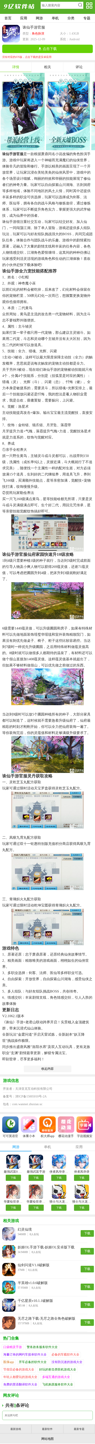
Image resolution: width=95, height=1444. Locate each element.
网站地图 (47, 1438)
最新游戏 (15, 1429)
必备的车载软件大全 (65, 1354)
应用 (23, 18)
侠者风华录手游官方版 (58, 1171)
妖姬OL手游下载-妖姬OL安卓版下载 (46, 1247)
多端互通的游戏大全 (56, 1377)
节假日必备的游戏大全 (18, 1369)
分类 (70, 18)
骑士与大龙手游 (81, 1201)
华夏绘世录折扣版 (13, 1201)
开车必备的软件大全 (33, 1362)
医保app (8, 1362)
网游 (39, 18)
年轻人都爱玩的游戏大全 (20, 1377)
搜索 (80, 5)
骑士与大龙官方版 (58, 1201)
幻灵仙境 (25, 1229)
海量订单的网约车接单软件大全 (25, 1354)
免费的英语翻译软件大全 (20, 1384)
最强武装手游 (36, 1171)
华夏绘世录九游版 (36, 1201)
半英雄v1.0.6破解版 (33, 1283)
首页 (7, 18)
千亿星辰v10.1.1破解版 (35, 1301)
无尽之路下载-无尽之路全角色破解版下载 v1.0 (46, 1319)
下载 (13, 1177)
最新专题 (79, 1429)
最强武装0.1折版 (13, 1171)
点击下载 (50, 49)
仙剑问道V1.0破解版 (33, 1265)
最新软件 (47, 1429)
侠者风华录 (81, 1171)
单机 (55, 18)
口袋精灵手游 (12, 1347)
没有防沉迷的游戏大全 (66, 1362)
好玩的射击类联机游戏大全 (57, 1369)
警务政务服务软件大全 (42, 1347)
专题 (86, 18)
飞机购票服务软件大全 (57, 1384)
